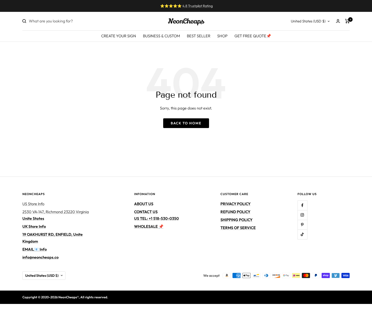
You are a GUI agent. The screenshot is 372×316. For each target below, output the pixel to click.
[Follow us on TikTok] (302, 234)
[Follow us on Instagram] (302, 215)
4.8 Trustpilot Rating (197, 6)
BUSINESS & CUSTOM (161, 35)
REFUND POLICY (235, 211)
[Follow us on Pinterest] (302, 225)
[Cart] (347, 21)
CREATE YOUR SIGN (118, 35)
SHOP (222, 35)
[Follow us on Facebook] (302, 205)
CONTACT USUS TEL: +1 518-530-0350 (156, 215)
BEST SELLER (198, 35)
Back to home (186, 123)
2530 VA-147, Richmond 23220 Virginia (55, 215)
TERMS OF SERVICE (238, 227)
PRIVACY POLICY (235, 203)
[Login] (338, 21)
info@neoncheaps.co (40, 257)
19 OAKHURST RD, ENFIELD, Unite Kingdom (52, 238)
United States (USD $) (308, 21)
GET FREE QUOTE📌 (252, 35)
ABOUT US (143, 203)
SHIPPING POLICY (236, 219)
